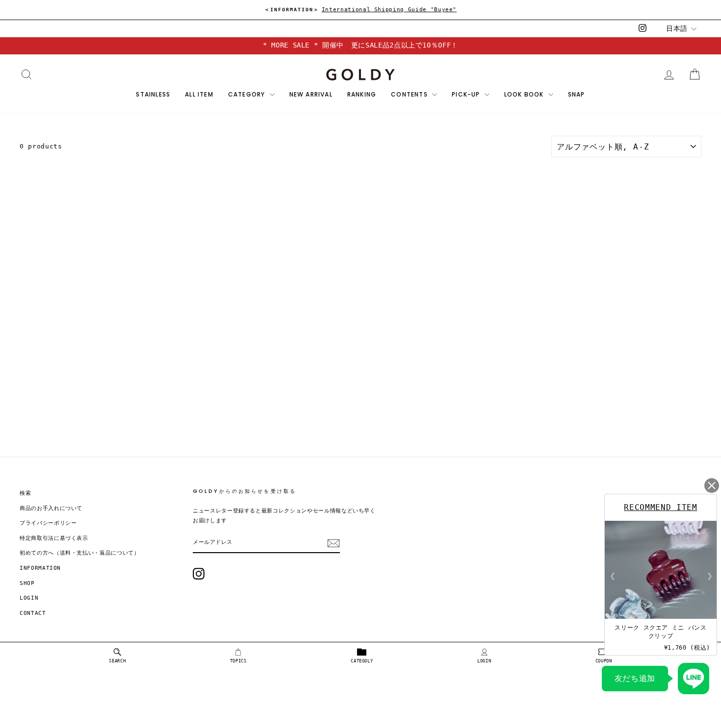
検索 (25, 493)
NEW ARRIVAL (311, 94)
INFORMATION (40, 568)
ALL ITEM (199, 94)
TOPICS (238, 660)
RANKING (361, 94)
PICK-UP (467, 94)
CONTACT (33, 613)
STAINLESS (153, 94)
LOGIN (484, 660)
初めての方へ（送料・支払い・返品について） (80, 553)
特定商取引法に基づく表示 (54, 538)
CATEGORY (247, 94)
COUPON (603, 660)
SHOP (27, 583)
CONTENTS (410, 94)
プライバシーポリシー (48, 523)
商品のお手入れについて (51, 508)
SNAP (576, 94)
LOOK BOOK (525, 94)
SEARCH (117, 660)
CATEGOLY (362, 660)
